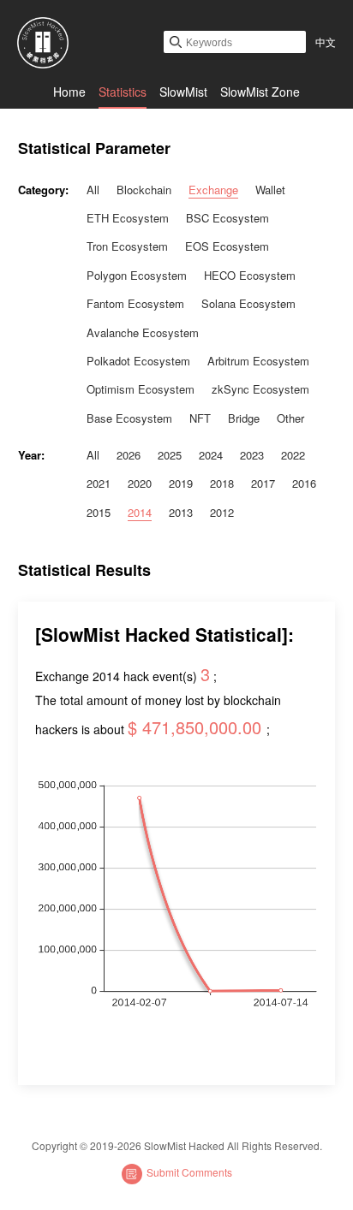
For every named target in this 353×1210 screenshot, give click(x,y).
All (93, 189)
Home (69, 91)
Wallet (270, 189)
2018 (222, 483)
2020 (140, 483)
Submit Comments (189, 1172)
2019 (181, 483)
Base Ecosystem (129, 418)
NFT (200, 418)
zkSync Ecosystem (260, 389)
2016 (304, 483)
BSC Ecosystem (227, 218)
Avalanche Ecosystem (143, 332)
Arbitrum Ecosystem (258, 361)
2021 (99, 483)
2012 (222, 512)
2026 (129, 455)
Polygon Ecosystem (137, 275)
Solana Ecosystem (248, 303)
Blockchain (144, 189)
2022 (293, 455)
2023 (252, 455)
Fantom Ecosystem (135, 303)
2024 (211, 455)
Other (290, 418)
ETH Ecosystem (128, 218)
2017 (263, 483)
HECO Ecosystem (250, 275)
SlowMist (183, 91)
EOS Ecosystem (227, 246)
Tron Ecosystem (127, 246)
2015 (99, 512)
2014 (140, 512)
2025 (170, 455)
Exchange (213, 189)
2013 (181, 512)
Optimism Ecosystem (140, 389)
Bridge (244, 418)
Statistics (123, 91)
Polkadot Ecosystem (138, 361)
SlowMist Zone (260, 91)
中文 (325, 41)
